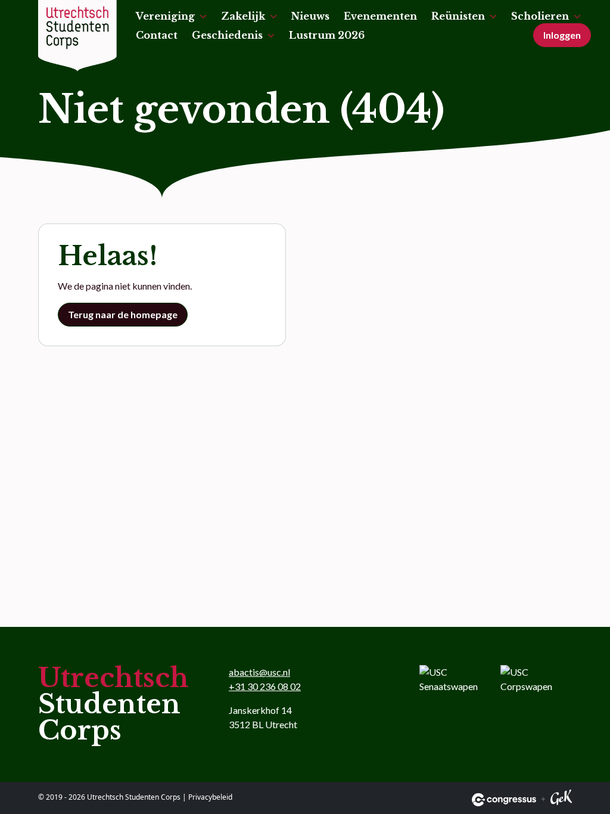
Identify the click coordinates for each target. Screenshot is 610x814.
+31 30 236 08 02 (265, 686)
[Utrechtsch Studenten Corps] (77, 36)
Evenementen (380, 16)
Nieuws (310, 16)
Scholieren (540, 16)
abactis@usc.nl (259, 672)
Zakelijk (243, 16)
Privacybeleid (210, 797)
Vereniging (165, 16)
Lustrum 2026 (327, 35)
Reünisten (458, 16)
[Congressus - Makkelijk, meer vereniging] (504, 799)
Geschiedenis (227, 35)
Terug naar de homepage (123, 314)
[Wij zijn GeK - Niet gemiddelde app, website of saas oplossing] (561, 799)
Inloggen (562, 35)
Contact (157, 35)
